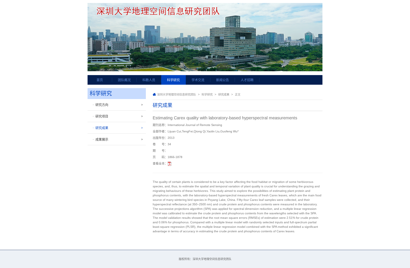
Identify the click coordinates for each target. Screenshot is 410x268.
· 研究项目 (99, 116)
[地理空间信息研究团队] (205, 37)
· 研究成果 (99, 128)
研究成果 (223, 94)
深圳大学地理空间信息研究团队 (176, 94)
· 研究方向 (99, 105)
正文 (237, 94)
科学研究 (207, 94)
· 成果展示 (99, 139)
